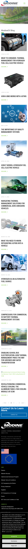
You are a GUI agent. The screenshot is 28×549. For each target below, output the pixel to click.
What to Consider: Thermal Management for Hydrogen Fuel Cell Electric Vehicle (13, 60)
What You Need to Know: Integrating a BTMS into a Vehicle (12, 243)
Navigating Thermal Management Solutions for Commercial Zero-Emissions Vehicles (13, 204)
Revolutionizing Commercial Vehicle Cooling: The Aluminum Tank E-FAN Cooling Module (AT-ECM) (13, 388)
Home (2, 16)
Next (22, 403)
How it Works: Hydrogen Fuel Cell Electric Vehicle (13, 166)
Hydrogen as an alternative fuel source (13, 280)
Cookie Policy (9, 531)
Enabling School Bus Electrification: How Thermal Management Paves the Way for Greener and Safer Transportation (14, 357)
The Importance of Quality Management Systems (12, 130)
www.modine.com (5, 512)
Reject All (14, 545)
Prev (5, 403)
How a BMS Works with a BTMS (13, 96)
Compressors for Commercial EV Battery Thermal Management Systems (14, 317)
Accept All (14, 536)
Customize (14, 541)
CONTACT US (14, 414)
